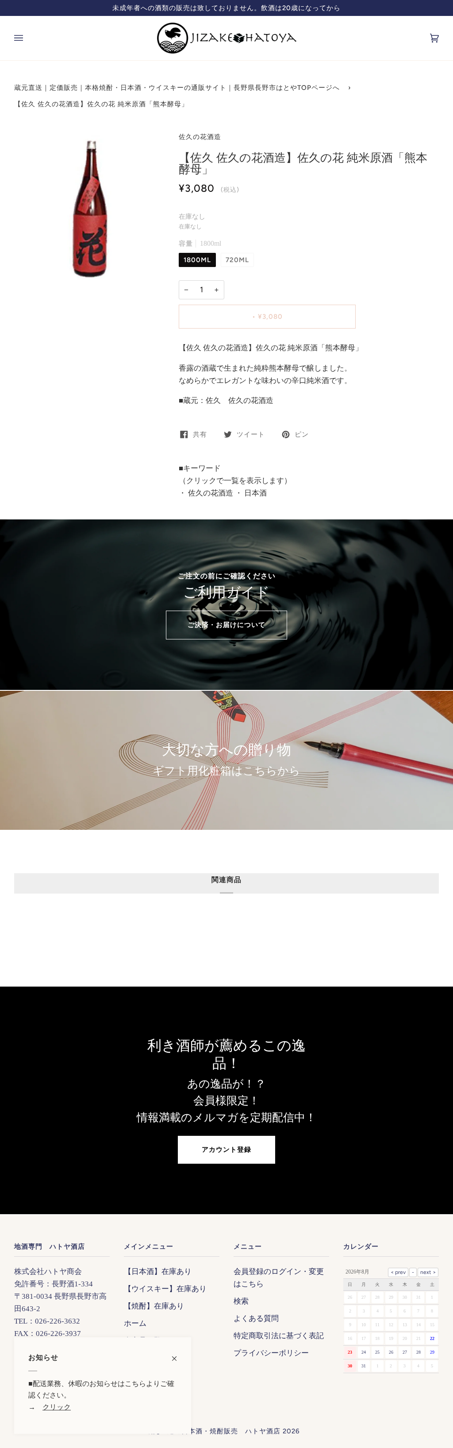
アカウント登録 (226, 1150)
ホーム (135, 1323)
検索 (241, 1301)
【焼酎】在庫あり (154, 1305)
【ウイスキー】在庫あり (165, 1288)
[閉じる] (178, 1354)
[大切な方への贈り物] (226, 760)
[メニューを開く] (27, 38)
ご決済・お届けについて (226, 625)
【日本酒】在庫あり (158, 1271)
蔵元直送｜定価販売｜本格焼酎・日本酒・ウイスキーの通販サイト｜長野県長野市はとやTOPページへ (177, 88)
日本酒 (254, 492)
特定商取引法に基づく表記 (279, 1335)
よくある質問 (256, 1318)
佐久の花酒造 (200, 137)
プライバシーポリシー (271, 1352)
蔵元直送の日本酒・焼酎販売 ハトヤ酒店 (213, 1431)
